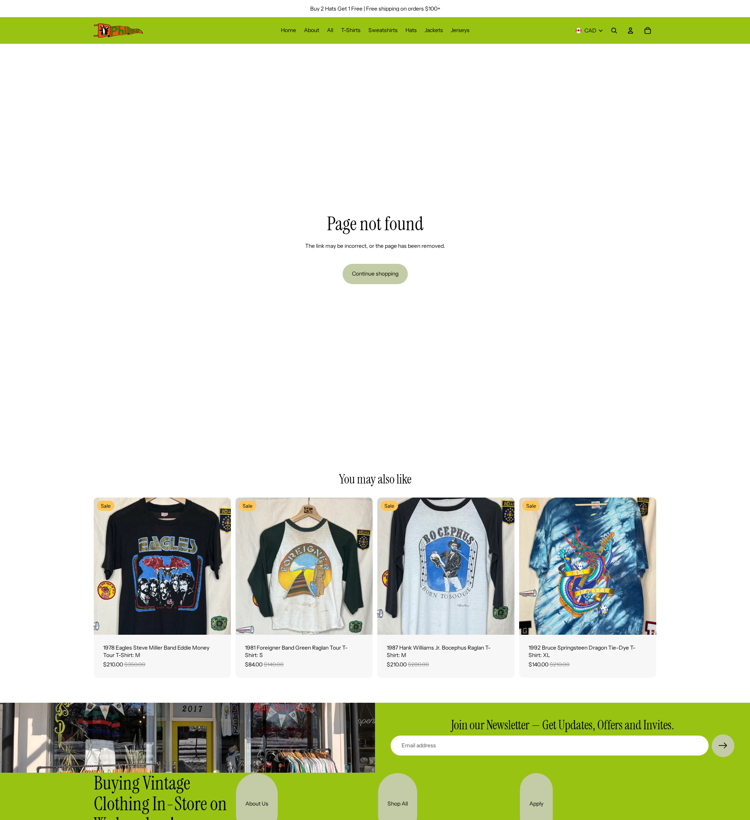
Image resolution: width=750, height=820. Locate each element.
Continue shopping (375, 273)
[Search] (614, 30)
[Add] (219, 623)
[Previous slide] (105, 566)
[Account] (630, 30)
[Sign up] (723, 745)
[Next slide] (219, 566)
